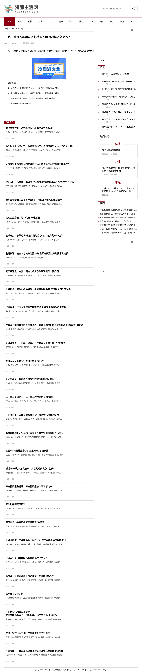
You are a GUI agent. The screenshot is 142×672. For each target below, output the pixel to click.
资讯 (20, 21)
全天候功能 (47, 109)
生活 (71, 21)
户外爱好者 (57, 109)
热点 (81, 21)
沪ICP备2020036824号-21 (79, 670)
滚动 (132, 21)
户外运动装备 (36, 109)
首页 (10, 21)
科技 (30, 21)
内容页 (20, 29)
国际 (102, 21)
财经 (50, 21)
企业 (40, 21)
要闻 (61, 21)
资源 (112, 21)
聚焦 (122, 21)
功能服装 (67, 109)
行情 (92, 21)
